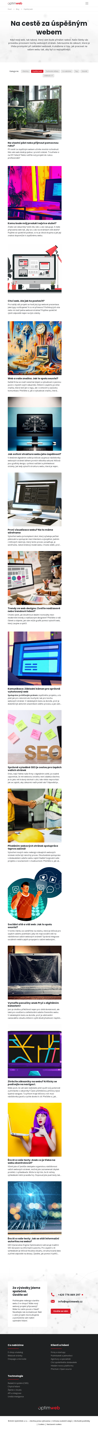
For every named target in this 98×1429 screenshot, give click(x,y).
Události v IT (48, 75)
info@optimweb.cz (70, 1301)
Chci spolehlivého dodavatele (64, 1362)
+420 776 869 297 (69, 1294)
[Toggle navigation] (87, 3)
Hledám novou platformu (62, 1365)
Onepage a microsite (17, 1359)
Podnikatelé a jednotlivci (61, 1355)
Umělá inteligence (16, 1396)
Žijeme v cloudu (15, 1390)
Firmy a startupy (58, 1352)
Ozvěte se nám (60, 1311)
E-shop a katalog (15, 1352)
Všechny (25, 71)
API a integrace (14, 1393)
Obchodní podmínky (82, 1421)
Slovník (84, 71)
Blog (17, 9)
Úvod (9, 9)
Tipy (76, 71)
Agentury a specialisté (61, 1359)
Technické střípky (52, 71)
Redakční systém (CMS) (18, 1383)
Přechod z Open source (61, 1369)
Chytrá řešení (14, 1386)
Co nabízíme (66, 71)
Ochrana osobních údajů (62, 1421)
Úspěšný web (37, 71)
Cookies (41, 1424)
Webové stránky (15, 1355)
